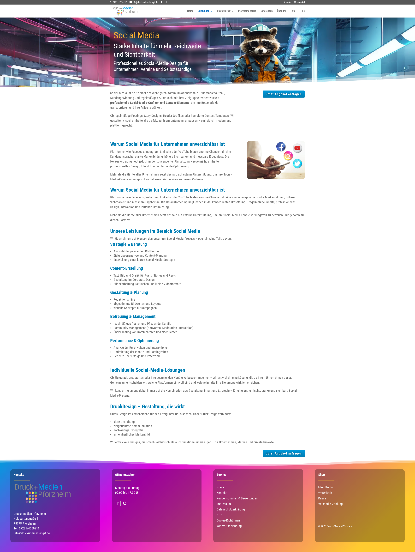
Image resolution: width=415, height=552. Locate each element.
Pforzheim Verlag (247, 11)
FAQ (293, 11)
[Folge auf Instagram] (124, 503)
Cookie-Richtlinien (228, 520)
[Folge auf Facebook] (118, 503)
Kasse (322, 498)
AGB (219, 515)
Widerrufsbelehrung (229, 526)
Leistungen (203, 11)
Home (190, 11)
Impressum (224, 504)
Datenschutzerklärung (231, 509)
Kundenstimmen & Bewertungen (237, 498)
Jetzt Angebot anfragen (284, 94)
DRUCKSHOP (224, 11)
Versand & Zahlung (330, 504)
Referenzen (267, 11)
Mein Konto (325, 487)
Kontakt (287, 2)
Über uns (281, 11)
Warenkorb (325, 493)
